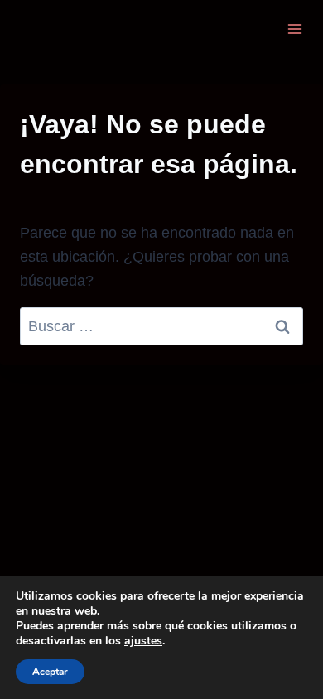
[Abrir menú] (294, 28)
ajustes (143, 641)
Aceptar (50, 671)
